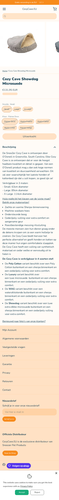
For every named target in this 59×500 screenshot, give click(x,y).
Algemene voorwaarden (15, 338)
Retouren (7, 381)
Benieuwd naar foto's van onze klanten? (24, 321)
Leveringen (8, 355)
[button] (29, 136)
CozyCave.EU (29, 9)
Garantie (7, 364)
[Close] (56, 473)
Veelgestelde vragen (13, 347)
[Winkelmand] (54, 9)
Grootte (8, 104)
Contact (6, 390)
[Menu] (5, 9)
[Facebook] (3, 465)
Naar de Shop (10, 453)
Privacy (6, 372)
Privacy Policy (26, 486)
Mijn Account (9, 330)
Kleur (10, 116)
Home (4, 71)
